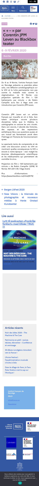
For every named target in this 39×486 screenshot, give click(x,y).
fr (35, 1)
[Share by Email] (36, 24)
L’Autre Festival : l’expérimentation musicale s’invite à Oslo (16, 360)
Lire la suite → (8, 264)
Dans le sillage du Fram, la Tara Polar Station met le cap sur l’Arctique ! (17, 370)
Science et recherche (16, 251)
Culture (7, 16)
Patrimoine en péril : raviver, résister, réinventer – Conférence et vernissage (18, 343)
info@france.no (14, 400)
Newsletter (12, 404)
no (30, 1)
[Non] (37, 479)
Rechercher (23, 11)
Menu (13, 11)
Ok (20, 483)
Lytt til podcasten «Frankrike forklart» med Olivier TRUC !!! (18, 224)
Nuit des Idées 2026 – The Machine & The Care (16, 334)
